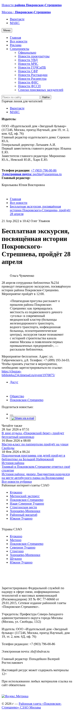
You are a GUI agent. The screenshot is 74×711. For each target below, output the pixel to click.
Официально (27, 52)
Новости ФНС (28, 82)
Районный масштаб (23, 514)
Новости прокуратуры (34, 56)
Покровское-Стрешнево (26, 400)
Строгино (17, 551)
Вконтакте (17, 19)
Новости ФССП (29, 86)
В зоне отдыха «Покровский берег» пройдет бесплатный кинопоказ (33, 435)
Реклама (15, 45)
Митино (15, 540)
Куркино (16, 492)
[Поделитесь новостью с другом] (23, 418)
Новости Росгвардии (32, 75)
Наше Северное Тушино (27, 503)
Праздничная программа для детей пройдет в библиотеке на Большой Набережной (33, 457)
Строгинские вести (23, 507)
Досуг (14, 382)
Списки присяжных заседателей (40, 90)
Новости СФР (28, 71)
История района (13, 463)
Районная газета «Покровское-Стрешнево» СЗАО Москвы (31, 705)
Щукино (16, 558)
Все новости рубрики (17, 481)
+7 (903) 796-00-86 (29, 172)
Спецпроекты (19, 49)
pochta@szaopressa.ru (47, 174)
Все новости (18, 41)
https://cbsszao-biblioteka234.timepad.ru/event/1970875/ (28, 373)
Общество (17, 396)
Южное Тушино (21, 518)
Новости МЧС (28, 63)
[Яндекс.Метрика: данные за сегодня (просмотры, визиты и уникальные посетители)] (15, 696)
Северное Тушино (22, 547)
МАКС (15, 23)
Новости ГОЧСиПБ (32, 67)
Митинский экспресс (25, 496)
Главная (15, 37)
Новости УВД (28, 60)
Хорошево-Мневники (25, 511)
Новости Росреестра (32, 78)
